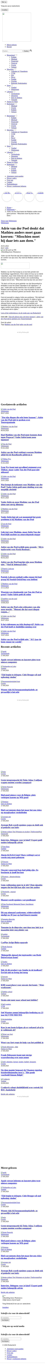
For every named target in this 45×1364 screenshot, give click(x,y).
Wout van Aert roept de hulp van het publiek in (22, 1042)
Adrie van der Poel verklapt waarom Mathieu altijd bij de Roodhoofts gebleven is (21, 453)
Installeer (5, 10)
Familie (13, 79)
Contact (9, 182)
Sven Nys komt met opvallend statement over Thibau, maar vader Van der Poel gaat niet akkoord (21, 469)
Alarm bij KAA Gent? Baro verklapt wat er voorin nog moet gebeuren (20, 856)
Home (9, 207)
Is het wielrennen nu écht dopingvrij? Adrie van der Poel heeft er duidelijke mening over (22, 625)
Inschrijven (5, 1320)
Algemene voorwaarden (15, 176)
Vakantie (14, 100)
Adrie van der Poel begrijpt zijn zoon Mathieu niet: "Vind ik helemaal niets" (21, 563)
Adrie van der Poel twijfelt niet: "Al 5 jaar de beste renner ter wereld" (21, 640)
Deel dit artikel (6, 322)
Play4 (13, 77)
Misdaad (14, 59)
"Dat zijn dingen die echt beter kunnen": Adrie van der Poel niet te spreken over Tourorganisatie (22, 318)
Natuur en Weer (12, 102)
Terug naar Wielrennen (9, 221)
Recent (9, 47)
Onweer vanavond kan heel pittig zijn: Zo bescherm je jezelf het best (19, 871)
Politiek (13, 57)
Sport (8, 85)
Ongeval (14, 63)
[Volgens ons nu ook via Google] (15, 268)
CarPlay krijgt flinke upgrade (14, 942)
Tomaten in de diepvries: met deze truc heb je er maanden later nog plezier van (22, 928)
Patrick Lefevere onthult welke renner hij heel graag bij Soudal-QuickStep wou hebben (21, 578)
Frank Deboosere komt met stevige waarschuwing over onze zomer (16, 1056)
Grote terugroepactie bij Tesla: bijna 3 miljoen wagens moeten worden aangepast (21, 781)
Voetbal (13, 87)
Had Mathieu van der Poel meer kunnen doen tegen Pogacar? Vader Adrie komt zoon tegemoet (21, 437)
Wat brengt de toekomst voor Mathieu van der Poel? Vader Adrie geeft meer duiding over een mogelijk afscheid (21, 487)
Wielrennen (15, 89)
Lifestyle (10, 92)
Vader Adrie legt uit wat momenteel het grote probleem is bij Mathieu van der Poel (21, 518)
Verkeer (13, 67)
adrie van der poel (26, 324)
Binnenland (11, 55)
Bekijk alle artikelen (8, 1094)
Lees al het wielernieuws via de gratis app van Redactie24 (21, 313)
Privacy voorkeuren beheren (16, 186)
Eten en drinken (16, 98)
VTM (13, 73)
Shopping (14, 96)
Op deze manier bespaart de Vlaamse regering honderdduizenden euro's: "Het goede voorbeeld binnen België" (21, 1072)
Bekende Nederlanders (19, 83)
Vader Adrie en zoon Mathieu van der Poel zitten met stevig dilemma (20, 503)
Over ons (10, 180)
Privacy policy (12, 178)
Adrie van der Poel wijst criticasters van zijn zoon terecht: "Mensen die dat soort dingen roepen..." (20, 609)
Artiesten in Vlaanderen (19, 71)
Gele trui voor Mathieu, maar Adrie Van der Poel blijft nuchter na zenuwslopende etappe (20, 533)
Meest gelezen (12, 45)
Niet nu (4, 2)
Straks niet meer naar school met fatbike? (19, 1000)
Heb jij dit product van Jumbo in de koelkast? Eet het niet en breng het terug (21, 971)
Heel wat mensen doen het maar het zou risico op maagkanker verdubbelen (21, 811)
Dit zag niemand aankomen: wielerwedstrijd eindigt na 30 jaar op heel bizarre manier (20, 913)
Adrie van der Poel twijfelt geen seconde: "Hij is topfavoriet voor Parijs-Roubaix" (22, 548)
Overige (14, 81)
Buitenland (10, 104)
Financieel (14, 61)
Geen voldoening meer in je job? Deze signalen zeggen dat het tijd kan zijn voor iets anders (21, 886)
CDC (7, 248)
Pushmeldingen (12, 184)
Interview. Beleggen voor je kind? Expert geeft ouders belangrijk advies (21, 841)
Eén (12, 75)
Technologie (15, 94)
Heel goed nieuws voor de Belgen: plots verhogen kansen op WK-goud (18, 796)
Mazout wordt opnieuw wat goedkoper (18, 900)
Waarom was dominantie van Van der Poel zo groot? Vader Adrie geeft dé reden (21, 593)
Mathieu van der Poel (12, 324)
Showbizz (10, 69)
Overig (13, 65)
